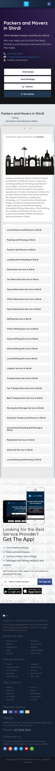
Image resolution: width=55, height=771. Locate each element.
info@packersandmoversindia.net (23, 57)
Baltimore (10, 690)
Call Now (29, 86)
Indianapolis (36, 693)
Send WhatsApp (28, 79)
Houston (34, 699)
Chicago (10, 693)
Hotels (9, 664)
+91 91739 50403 (15, 53)
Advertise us (11, 641)
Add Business (12, 647)
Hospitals (34, 664)
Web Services (12, 676)
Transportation (12, 667)
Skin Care (35, 676)
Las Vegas (10, 696)
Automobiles (11, 670)
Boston (34, 690)
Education (10, 673)
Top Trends (36, 653)
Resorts (34, 670)
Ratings (9, 653)
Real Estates (36, 667)
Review (9, 644)
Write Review (28, 72)
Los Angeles (36, 696)
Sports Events (37, 673)
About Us (34, 641)
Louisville (10, 699)
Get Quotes (28, 94)
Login (8, 650)
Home (6, 117)
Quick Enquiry (37, 650)
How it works (36, 644)
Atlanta (9, 687)
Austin (33, 687)
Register (34, 647)
